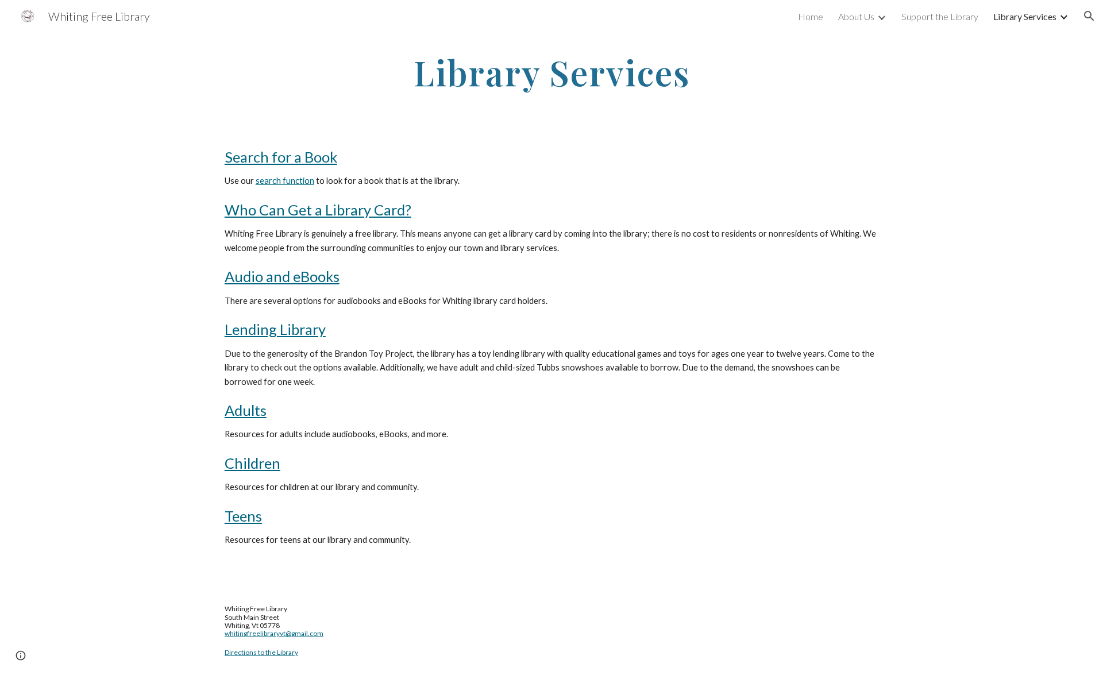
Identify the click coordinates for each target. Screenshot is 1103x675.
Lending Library (275, 329)
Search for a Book (281, 156)
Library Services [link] (1024, 16)
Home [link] (810, 16)
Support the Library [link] (939, 16)
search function (285, 181)
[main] (551, 72)
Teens (243, 515)
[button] (1089, 16)
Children (252, 463)
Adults (246, 410)
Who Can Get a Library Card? (318, 209)
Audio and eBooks (282, 276)
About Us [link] (856, 16)
